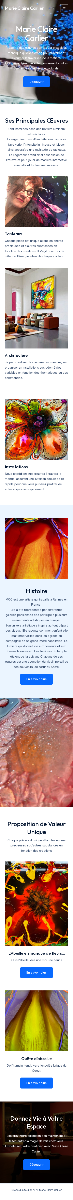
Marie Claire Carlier (24, 8)
